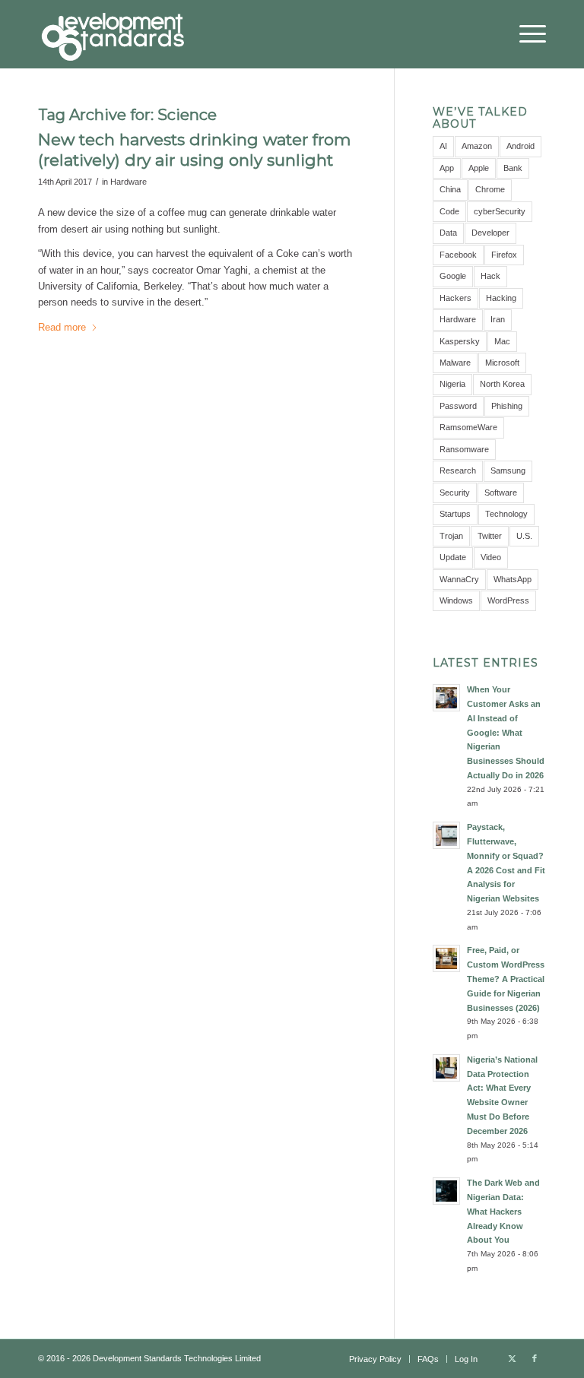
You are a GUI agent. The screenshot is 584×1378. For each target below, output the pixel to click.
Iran (497, 319)
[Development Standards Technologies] (112, 34)
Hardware (128, 181)
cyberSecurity (499, 211)
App (447, 168)
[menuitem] (525, 34)
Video (491, 557)
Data (448, 232)
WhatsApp (513, 579)
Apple (478, 168)
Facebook (458, 254)
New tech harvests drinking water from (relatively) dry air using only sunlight (194, 149)
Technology (506, 513)
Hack (490, 275)
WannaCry (459, 579)
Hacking (501, 298)
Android (520, 145)
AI (443, 145)
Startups (455, 513)
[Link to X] (511, 1358)
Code (449, 211)
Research (458, 470)
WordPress (508, 600)
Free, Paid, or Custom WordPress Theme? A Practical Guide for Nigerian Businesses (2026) (505, 979)
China (450, 189)
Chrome (490, 189)
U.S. (524, 535)
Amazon (477, 145)
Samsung (507, 470)
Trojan (451, 535)
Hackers (455, 298)
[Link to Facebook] (534, 1358)
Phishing (506, 405)
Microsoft (502, 362)
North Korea (502, 383)
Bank (512, 168)
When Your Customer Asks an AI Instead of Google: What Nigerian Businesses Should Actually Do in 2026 (505, 732)
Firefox (504, 254)
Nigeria (452, 383)
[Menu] (525, 34)
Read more (62, 327)
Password (458, 405)
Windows (456, 600)
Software (500, 492)
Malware (455, 362)
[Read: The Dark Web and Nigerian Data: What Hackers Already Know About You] (446, 1191)
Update (453, 557)
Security (455, 492)
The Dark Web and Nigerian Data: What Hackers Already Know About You (503, 1211)
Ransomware (464, 449)
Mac (502, 341)
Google (453, 275)
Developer (490, 232)
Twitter (490, 535)
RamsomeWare (468, 427)
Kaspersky (460, 341)
